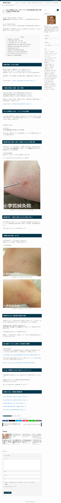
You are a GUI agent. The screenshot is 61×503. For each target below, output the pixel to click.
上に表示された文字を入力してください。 (10, 486)
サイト (5, 478)
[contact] (56, 0)
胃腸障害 (53, 78)
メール (5, 475)
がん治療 (52, 51)
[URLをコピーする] (39, 420)
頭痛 (50, 86)
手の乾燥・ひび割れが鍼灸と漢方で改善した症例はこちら (24, 80)
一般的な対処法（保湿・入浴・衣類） (15, 40)
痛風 (54, 70)
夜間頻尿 (46, 65)
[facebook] (52, 0)
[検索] (58, 0)
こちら (50, 32)
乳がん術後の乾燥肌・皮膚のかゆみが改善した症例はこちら (16, 396)
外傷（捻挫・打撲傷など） (49, 64)
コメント (6, 458)
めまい (51, 53)
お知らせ (47, 51)
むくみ (46, 53)
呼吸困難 (47, 62)
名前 (5, 471)
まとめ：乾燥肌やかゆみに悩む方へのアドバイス (18, 53)
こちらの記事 (15, 228)
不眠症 (46, 59)
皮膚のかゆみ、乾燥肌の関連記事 (14, 55)
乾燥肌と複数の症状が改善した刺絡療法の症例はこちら (15, 406)
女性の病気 (52, 65)
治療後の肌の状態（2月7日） (14, 48)
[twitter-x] (53, 0)
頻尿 (54, 86)
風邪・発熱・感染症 (48, 87)
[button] (5, 420)
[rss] (55, 0)
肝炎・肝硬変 (47, 78)
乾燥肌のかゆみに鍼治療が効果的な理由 (16, 49)
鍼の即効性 (53, 84)
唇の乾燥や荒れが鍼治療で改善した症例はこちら (22, 103)
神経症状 (52, 73)
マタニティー (47, 56)
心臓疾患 (47, 67)
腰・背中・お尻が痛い (49, 81)
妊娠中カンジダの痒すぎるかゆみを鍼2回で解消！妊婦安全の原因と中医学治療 (19, 362)
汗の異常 (52, 67)
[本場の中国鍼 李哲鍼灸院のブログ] (7, 3)
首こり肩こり (47, 89)
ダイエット (52, 54)
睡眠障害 (47, 73)
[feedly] (54, 0)
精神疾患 (47, 75)
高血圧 (53, 89)
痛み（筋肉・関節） (48, 70)
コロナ (55, 53)
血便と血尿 (47, 84)
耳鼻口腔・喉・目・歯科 (53, 76)
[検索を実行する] (58, 10)
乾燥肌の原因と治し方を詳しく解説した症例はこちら (15, 403)
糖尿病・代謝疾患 (53, 75)
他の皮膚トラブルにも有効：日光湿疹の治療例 (17, 51)
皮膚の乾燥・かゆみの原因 (13, 39)
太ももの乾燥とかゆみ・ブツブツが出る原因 (17, 42)
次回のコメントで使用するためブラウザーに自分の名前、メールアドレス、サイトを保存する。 (20, 482)
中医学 (51, 59)
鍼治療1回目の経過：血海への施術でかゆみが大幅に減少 (19, 44)
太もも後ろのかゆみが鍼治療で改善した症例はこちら (15, 409)
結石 (46, 76)
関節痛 (46, 86)
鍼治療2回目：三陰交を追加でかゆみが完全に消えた (18, 46)
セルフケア (47, 54)
